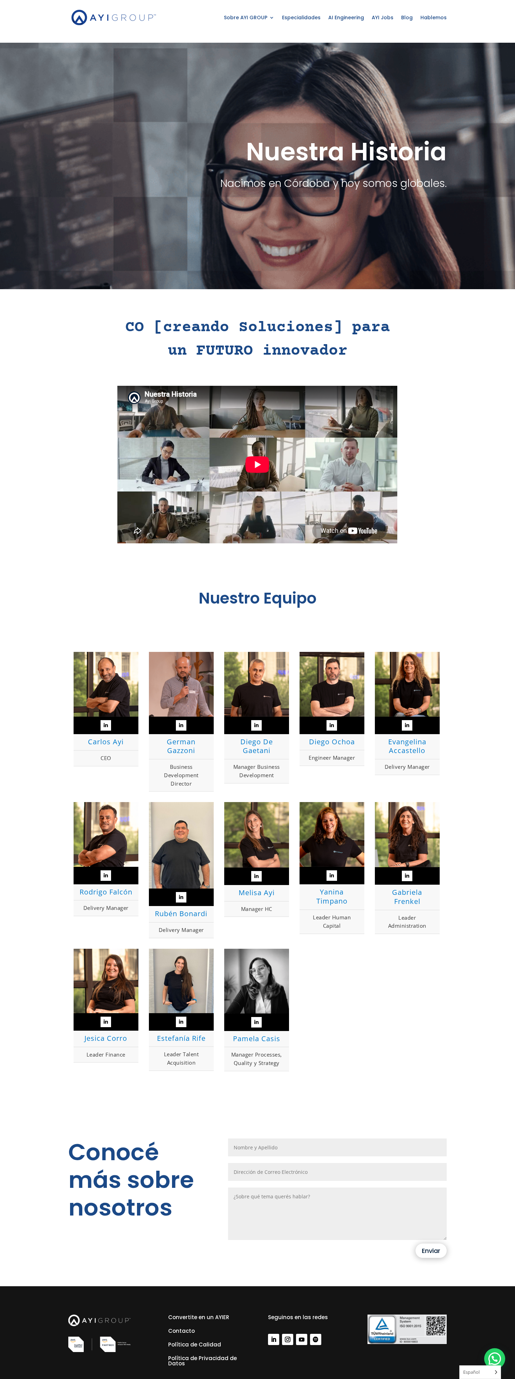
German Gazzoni (181, 746)
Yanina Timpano (332, 896)
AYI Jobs (382, 17)
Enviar (431, 1250)
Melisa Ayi (257, 892)
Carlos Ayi (106, 741)
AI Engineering (346, 17)
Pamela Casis (256, 1038)
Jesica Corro (105, 1038)
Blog (407, 17)
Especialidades (301, 17)
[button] (494, 1358)
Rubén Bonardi (181, 913)
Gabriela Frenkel (407, 896)
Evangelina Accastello (407, 746)
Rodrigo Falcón (106, 892)
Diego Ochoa (332, 741)
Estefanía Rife (181, 1038)
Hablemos (433, 17)
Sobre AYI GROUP (245, 17)
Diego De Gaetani (256, 746)
